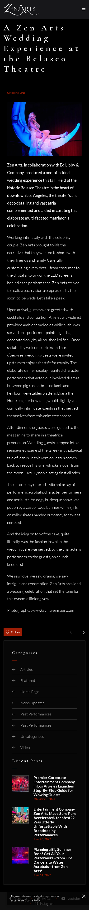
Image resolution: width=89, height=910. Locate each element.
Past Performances (35, 714)
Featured (27, 680)
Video (25, 747)
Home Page (29, 691)
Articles (26, 669)
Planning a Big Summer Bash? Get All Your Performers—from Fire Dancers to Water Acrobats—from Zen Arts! (52, 860)
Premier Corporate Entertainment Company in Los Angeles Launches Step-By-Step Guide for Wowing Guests (54, 786)
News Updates (32, 702)
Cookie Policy (33, 900)
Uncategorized (32, 736)
